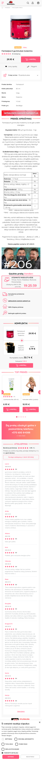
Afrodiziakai (7, 7)
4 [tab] (23, 417)
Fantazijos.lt (20, 84)
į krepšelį (12, 409)
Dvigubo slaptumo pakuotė (21, 348)
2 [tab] (21, 38)
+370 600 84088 (21, 432)
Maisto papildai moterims (17, 7)
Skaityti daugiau (7, 735)
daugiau (21, 712)
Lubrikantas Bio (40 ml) (11, 399)
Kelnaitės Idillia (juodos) (30, 399)
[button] (21, 75)
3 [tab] (23, 38)
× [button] (39, 722)
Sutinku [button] (11, 757)
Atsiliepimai (21, 444)
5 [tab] (25, 417)
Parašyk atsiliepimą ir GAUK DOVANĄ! (21, 457)
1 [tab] (19, 38)
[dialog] (21, 740)
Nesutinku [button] (30, 757)
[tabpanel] (21, 26)
